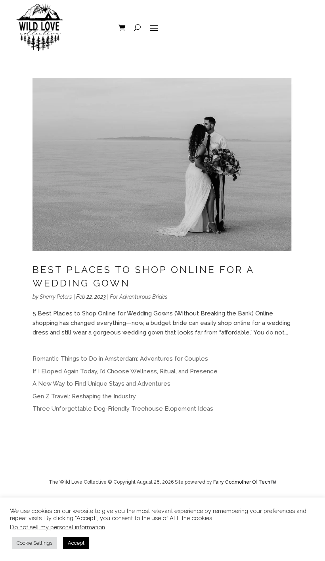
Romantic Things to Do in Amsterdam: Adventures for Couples (120, 358)
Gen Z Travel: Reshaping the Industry (84, 396)
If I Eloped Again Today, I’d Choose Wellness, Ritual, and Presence (125, 371)
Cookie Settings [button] (34, 543)
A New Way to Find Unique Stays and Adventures (101, 383)
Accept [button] (76, 543)
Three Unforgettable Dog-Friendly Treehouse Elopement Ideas (122, 408)
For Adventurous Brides (139, 297)
